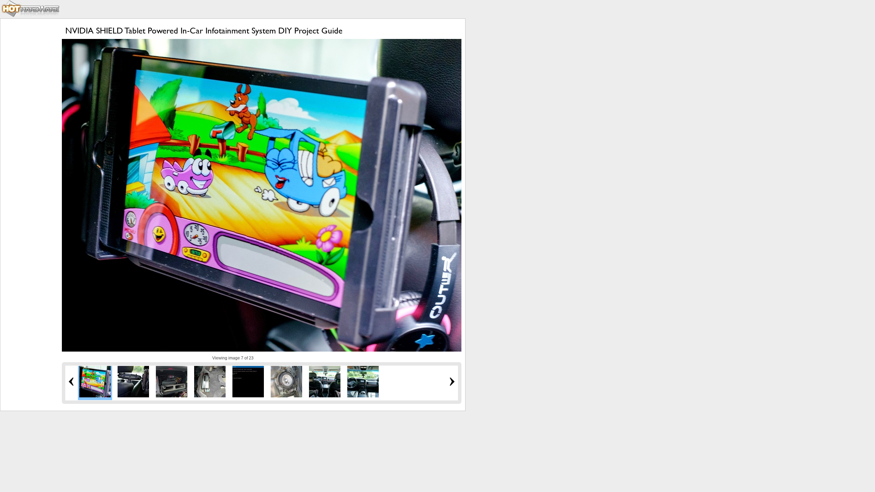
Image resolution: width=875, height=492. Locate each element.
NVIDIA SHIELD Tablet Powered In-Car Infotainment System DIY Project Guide (203, 31)
